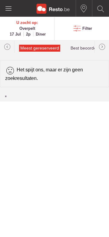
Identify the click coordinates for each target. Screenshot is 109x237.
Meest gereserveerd (39, 48)
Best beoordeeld (86, 48)
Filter (87, 28)
